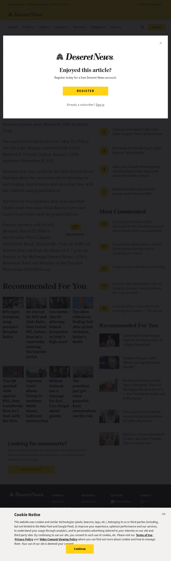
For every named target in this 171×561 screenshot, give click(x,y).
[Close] (164, 515)
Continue (80, 549)
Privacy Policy (24, 539)
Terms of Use (144, 535)
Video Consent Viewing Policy (58, 539)
